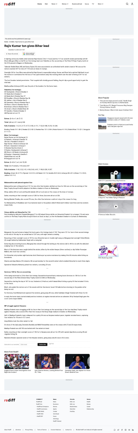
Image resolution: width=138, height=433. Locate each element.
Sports (55, 409)
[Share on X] (118, 430)
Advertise (18, 429)
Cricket (11, 42)
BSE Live (72, 401)
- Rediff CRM (39, 414)
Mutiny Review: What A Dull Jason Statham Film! (116, 110)
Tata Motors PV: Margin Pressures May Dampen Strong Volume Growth (116, 106)
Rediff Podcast (57, 421)
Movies (55, 406)
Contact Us (68, 429)
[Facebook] (122, 430)
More (99, 4)
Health (88, 401)
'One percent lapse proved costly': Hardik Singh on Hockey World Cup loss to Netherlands (116, 101)
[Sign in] (132, 4)
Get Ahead (56, 414)
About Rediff (7, 429)
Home (39, 4)
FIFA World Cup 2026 (105, 258)
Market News (73, 406)
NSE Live (72, 404)
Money (64, 4)
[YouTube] (129, 430)
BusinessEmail (77, 4)
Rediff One (39, 404)
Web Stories (103, 164)
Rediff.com (83, 429)
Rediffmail (39, 401)
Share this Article (13, 54)
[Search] (127, 4)
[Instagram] (125, 430)
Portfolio (72, 411)
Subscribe (42, 344)
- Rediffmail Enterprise (42, 406)
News (53, 4)
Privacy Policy (29, 429)
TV (93, 4)
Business (55, 404)
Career (88, 406)
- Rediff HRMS (40, 411)
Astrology (56, 418)
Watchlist (72, 409)
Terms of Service (42, 429)
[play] (116, 173)
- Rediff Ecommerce (41, 409)
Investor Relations (56, 429)
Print (52, 343)
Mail (46, 4)
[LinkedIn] (133, 430)
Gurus (87, 4)
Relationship (90, 409)
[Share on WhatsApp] (114, 430)
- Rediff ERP (39, 416)
